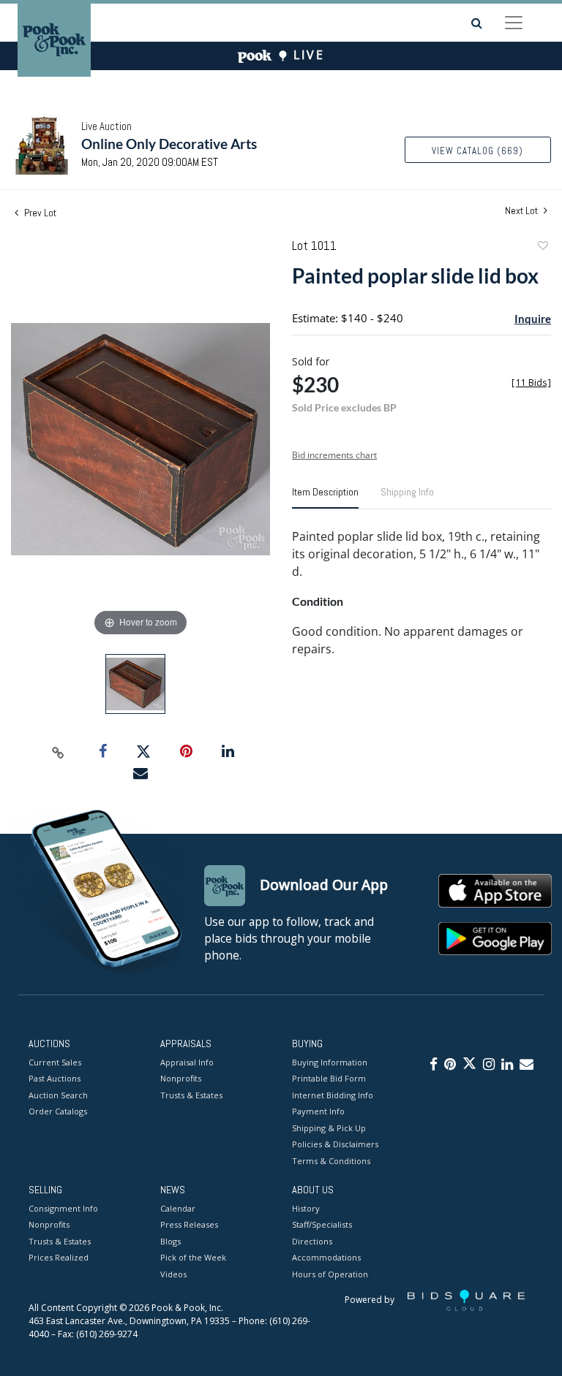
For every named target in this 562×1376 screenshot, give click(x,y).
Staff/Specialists (322, 1224)
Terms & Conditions (331, 1160)
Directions (312, 1241)
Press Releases (189, 1224)
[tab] (325, 497)
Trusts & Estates (191, 1095)
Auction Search (58, 1095)
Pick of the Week (193, 1257)
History (306, 1208)
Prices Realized (59, 1257)
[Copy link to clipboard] (58, 752)
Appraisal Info (187, 1062)
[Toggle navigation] (513, 23)
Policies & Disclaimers (335, 1144)
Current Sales (55, 1062)
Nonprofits (180, 1078)
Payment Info (318, 1111)
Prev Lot (39, 212)
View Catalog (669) (477, 151)
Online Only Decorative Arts (169, 143)
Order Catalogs (58, 1111)
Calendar (177, 1208)
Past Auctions (54, 1078)
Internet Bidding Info (332, 1095)
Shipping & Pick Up (329, 1127)
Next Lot (522, 211)
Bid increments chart (334, 455)
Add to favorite (542, 247)
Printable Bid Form (329, 1078)
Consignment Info (63, 1208)
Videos (173, 1274)
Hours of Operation (330, 1274)
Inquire (532, 318)
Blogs (170, 1241)
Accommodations (326, 1257)
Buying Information (329, 1062)
